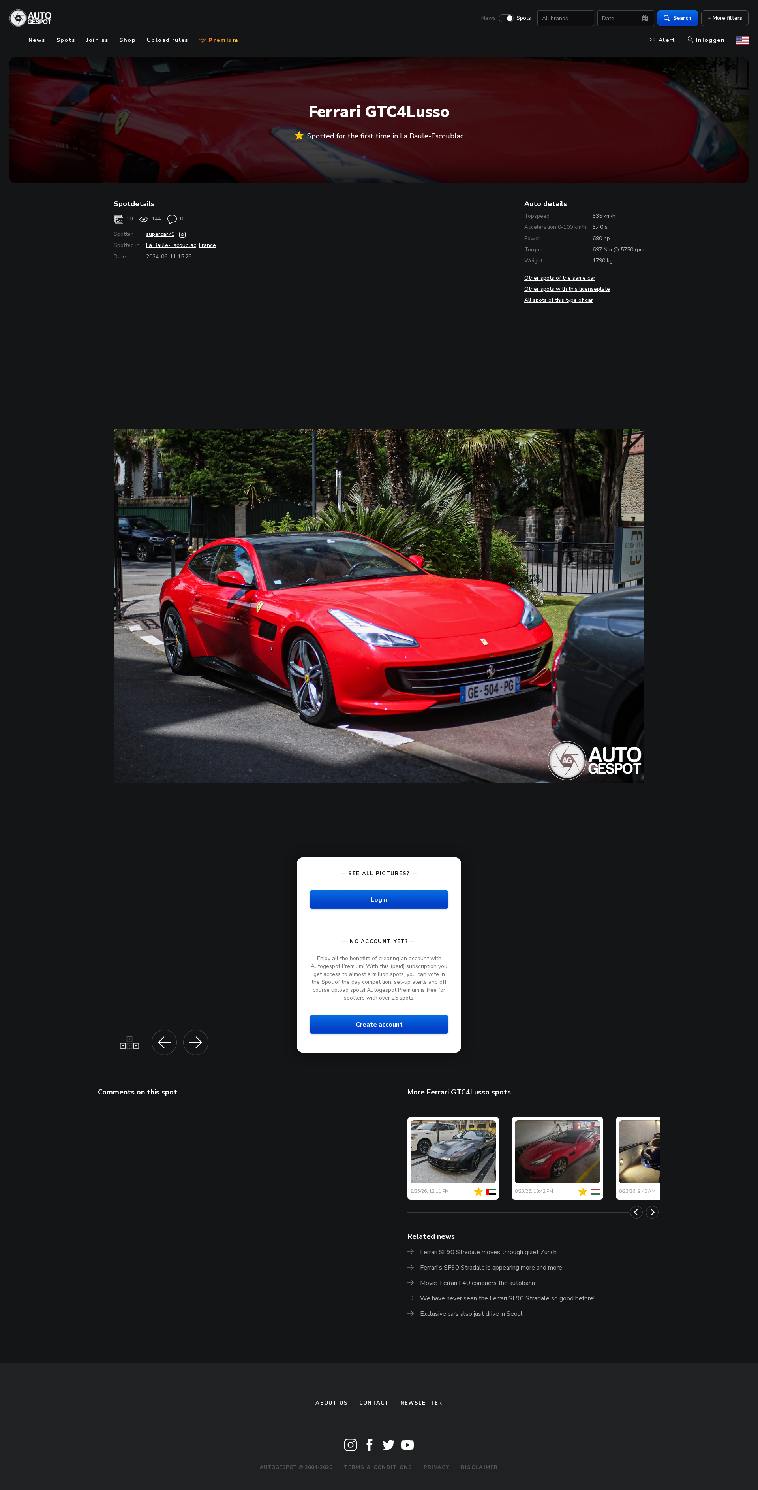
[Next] (652, 1212)
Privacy (437, 1467)
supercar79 (160, 234)
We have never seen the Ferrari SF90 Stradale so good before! (507, 1298)
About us (331, 1403)
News (488, 18)
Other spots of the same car (559, 278)
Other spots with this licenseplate (567, 289)
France (207, 245)
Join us (97, 40)
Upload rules (167, 40)
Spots (523, 18)
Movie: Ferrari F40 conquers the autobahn (477, 1283)
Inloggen (710, 40)
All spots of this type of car (558, 300)
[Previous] (636, 1212)
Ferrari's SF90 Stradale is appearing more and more (491, 1267)
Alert (667, 40)
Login (379, 899)
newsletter (421, 1403)
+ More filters (724, 18)
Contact (374, 1403)
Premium (222, 40)
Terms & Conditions (377, 1467)
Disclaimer (479, 1467)
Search (682, 18)
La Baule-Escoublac (171, 245)
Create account (379, 1024)
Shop (127, 40)
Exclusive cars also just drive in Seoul (471, 1313)
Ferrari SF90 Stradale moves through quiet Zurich (488, 1252)
